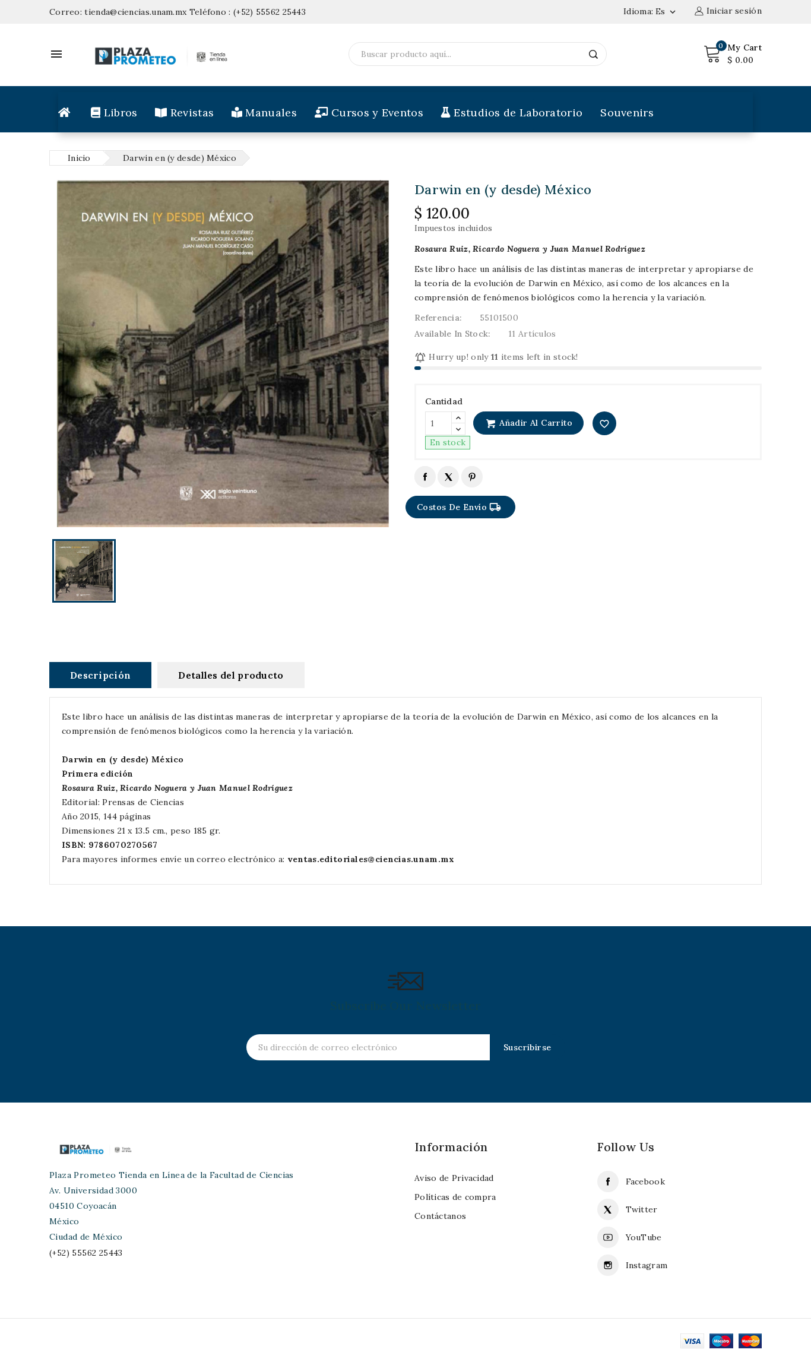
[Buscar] (593, 54)
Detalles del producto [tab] (230, 675)
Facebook (645, 1181)
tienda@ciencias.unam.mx (135, 12)
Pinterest (471, 476)
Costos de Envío (459, 507)
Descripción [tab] (100, 675)
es (666, 11)
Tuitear (448, 476)
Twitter (642, 1209)
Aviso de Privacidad (454, 1178)
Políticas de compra (455, 1197)
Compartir (424, 476)
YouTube (644, 1237)
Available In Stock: (452, 333)
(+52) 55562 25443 (269, 12)
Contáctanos (440, 1216)
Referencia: (438, 317)
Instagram (647, 1265)
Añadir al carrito (534, 422)
